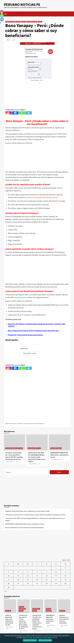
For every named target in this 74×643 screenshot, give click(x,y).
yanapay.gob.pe (20, 297)
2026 (17, 461)
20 (37, 579)
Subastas (58, 448)
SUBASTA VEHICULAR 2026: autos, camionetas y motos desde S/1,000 (27, 511)
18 (18, 579)
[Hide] (0, 23)
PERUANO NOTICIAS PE (22, 4)
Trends (40, 21)
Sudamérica (14, 448)
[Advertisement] (37, 95)
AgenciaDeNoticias (10, 461)
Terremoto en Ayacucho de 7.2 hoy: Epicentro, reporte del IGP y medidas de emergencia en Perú (14, 456)
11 (18, 576)
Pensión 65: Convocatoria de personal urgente (25, 335)
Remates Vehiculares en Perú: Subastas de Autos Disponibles (24, 527)
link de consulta (33, 423)
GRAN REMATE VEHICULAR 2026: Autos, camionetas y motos (59, 455)
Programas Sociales (32, 21)
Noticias (23, 21)
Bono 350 (11, 423)
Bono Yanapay (24, 423)
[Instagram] (8, 113)
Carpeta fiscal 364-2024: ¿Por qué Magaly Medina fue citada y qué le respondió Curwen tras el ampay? (36, 457)
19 (28, 579)
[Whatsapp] (22, 113)
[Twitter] (28, 113)
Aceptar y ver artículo (30, 640)
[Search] (68, 13)
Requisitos (41, 423)
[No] (72, 638)
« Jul (5, 591)
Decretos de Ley (10, 21)
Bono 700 (17, 423)
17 (8, 579)
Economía (17, 21)
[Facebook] (15, 113)
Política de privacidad (45, 640)
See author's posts (29, 353)
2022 (13, 40)
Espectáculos (31, 448)
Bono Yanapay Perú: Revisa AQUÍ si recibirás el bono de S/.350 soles (33, 331)
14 (46, 576)
